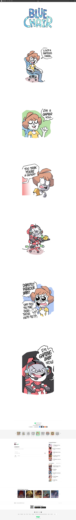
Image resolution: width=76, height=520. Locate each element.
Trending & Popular (52, 442)
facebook (35, 512)
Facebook (71, 1)
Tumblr (43, 427)
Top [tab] (15, 455)
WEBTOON (1, 1)
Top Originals (51, 463)
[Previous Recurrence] (15, 433)
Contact (52, 514)
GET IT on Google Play (37, 507)
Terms (27, 514)
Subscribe (70, 1)
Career (49, 514)
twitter (39, 512)
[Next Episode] (40, 1)
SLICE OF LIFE (58, 463)
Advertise (33, 514)
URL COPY (74, 1)
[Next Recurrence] (60, 433)
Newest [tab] (19, 455)
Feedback (21, 514)
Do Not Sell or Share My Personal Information (41, 514)
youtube (41, 512)
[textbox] (30, 449)
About (18, 514)
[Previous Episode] (36, 1)
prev (16, 494)
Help (24, 514)
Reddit (45, 427)
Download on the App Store (43, 507)
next (59, 494)
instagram (37, 512)
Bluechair (4, 0)
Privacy (30, 514)
